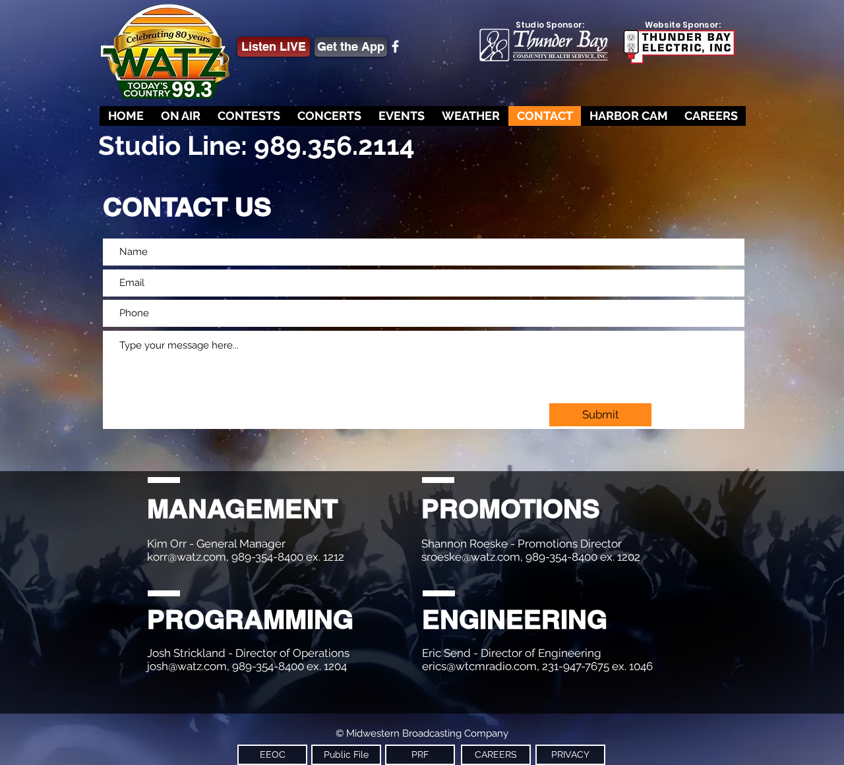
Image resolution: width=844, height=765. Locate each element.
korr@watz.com (186, 556)
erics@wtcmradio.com (479, 666)
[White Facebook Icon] (395, 46)
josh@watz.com (187, 666)
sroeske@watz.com (470, 556)
